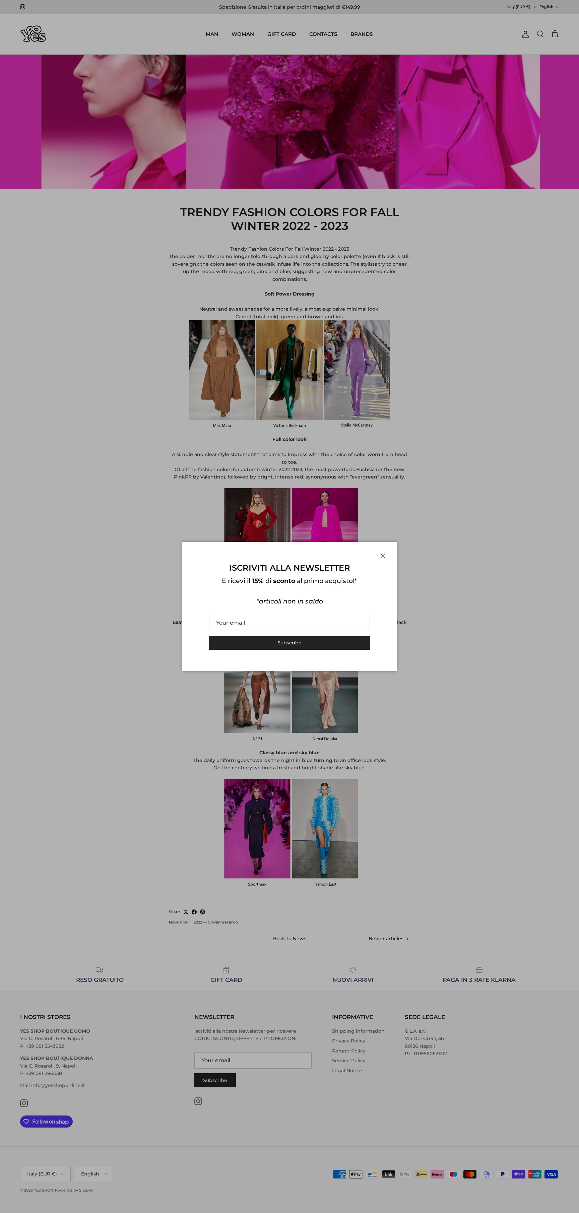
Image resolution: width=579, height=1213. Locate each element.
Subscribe (289, 643)
